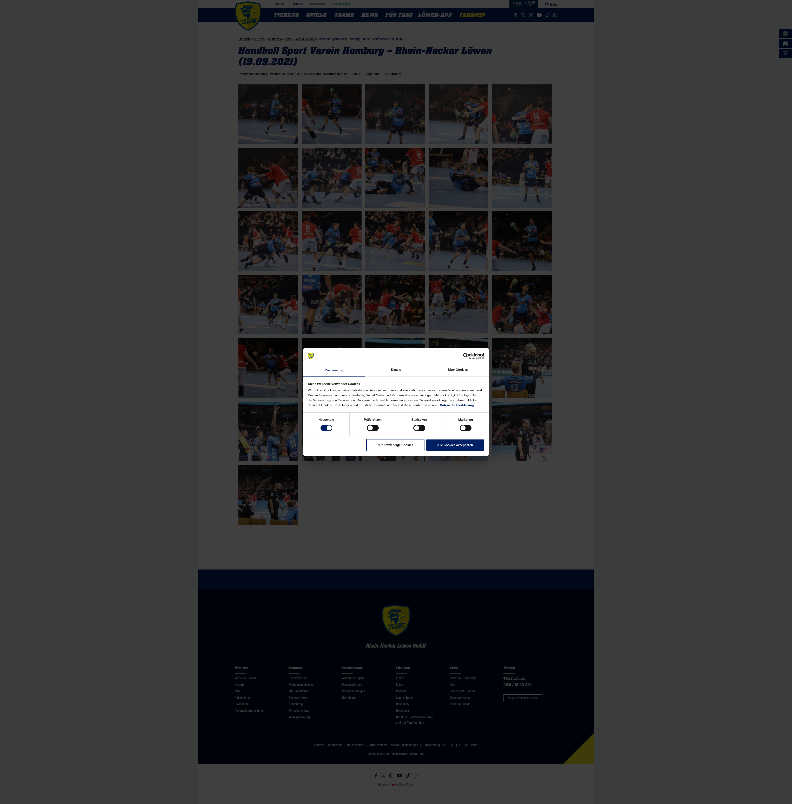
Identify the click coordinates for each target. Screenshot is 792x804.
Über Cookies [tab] (458, 369)
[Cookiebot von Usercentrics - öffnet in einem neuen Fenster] (466, 356)
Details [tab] (396, 369)
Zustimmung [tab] (334, 370)
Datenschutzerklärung (457, 405)
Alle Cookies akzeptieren (455, 445)
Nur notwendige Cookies (395, 445)
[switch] (373, 428)
